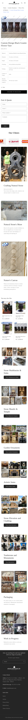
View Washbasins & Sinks (12, 377)
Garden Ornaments (12, 7)
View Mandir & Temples (12, 415)
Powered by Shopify (19, 717)
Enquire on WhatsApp (14, 91)
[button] (2, 2)
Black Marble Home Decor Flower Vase (20, 337)
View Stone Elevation (11, 525)
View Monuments (10, 562)
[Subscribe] (23, 661)
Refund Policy (6, 705)
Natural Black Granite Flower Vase (20, 316)
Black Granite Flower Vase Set (7, 316)
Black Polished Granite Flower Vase (6, 337)
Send (5, 126)
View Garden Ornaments (12, 452)
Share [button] (4, 87)
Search (4, 696)
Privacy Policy (6, 702)
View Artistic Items (10, 486)
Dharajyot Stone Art (11, 717)
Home (4, 7)
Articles (4, 699)
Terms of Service (6, 708)
